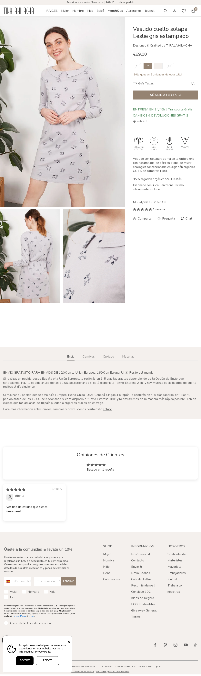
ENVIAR (68, 581)
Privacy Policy (19, 616)
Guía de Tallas (141, 579)
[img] (15, 490)
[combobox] (8, 581)
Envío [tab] (71, 356)
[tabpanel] (100, 390)
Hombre (109, 560)
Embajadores (176, 573)
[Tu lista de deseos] (184, 10)
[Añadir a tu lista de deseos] (193, 83)
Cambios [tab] (89, 356)
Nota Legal (101, 671)
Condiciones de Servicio (82, 671)
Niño (106, 567)
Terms (31, 616)
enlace (107, 409)
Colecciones (111, 579)
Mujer (107, 554)
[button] (65, 10)
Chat (188, 219)
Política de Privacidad (118, 671)
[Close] (69, 641)
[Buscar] (165, 10)
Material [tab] (128, 356)
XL (170, 66)
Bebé (107, 573)
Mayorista (174, 567)
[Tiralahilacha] (18, 11)
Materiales (175, 560)
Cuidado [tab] (108, 356)
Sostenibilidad (177, 554)
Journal (172, 579)
